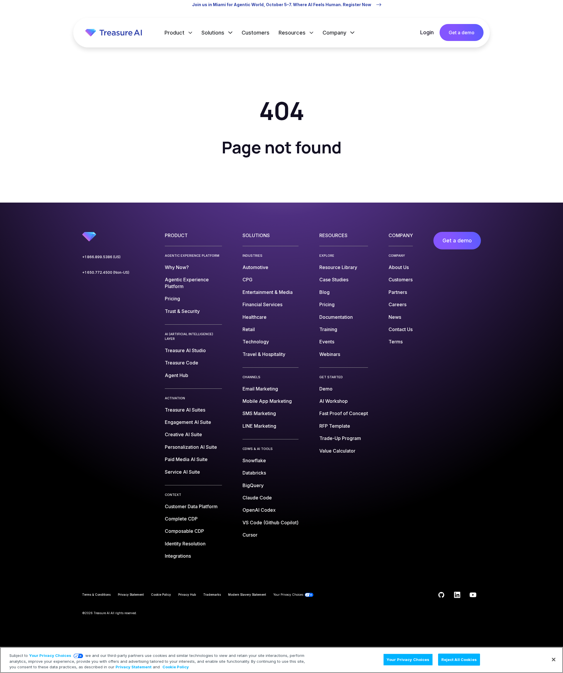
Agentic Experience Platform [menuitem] (187, 283)
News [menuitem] (395, 317)
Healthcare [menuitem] (255, 317)
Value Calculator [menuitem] (337, 451)
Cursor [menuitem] (250, 535)
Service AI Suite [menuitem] (182, 472)
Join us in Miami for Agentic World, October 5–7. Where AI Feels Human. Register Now (281, 4)
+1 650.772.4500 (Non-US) (105, 272)
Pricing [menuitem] (172, 299)
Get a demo (461, 32)
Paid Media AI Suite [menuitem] (186, 459)
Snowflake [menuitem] (254, 460)
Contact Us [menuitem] (401, 329)
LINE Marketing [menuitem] (259, 426)
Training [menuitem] (328, 329)
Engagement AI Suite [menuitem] (188, 422)
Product (175, 33)
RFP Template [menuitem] (334, 426)
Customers (255, 33)
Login (427, 32)
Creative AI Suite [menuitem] (183, 434)
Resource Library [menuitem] (338, 267)
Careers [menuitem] (397, 304)
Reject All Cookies (459, 659)
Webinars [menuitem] (329, 354)
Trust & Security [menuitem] (182, 311)
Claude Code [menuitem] (257, 498)
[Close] (553, 659)
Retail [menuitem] (249, 329)
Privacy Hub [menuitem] (187, 594)
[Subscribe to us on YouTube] (473, 595)
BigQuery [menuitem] (253, 485)
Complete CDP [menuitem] (181, 519)
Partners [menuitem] (398, 292)
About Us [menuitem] (399, 267)
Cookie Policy (175, 667)
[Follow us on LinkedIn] (457, 595)
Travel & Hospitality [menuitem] (264, 354)
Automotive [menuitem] (255, 267)
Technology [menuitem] (256, 342)
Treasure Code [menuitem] (181, 363)
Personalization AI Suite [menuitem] (191, 447)
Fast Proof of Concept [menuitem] (343, 413)
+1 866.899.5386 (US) (101, 257)
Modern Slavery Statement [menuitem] (247, 594)
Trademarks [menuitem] (212, 594)
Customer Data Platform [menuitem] (191, 506)
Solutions (213, 33)
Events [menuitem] (326, 342)
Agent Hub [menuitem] (176, 375)
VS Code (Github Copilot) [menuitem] (271, 522)
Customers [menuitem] (401, 279)
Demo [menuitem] (326, 389)
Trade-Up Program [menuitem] (340, 438)
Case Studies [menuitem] (333, 279)
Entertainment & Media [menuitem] (268, 292)
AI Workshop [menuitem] (333, 401)
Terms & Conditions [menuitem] (96, 594)
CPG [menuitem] (247, 279)
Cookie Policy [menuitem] (161, 594)
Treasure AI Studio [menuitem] (185, 350)
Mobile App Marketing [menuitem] (267, 401)
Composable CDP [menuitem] (184, 531)
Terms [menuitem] (396, 342)
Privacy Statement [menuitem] (131, 594)
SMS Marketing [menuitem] (259, 413)
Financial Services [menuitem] (262, 304)
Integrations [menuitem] (178, 556)
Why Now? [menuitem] (177, 267)
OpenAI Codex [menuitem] (259, 510)
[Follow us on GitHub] (441, 595)
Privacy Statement (134, 667)
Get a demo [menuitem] (457, 240)
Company (335, 33)
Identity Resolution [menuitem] (185, 544)
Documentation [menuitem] (336, 317)
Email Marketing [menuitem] (260, 389)
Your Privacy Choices (50, 655)
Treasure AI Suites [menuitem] (185, 410)
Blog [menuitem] (324, 292)
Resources (293, 33)
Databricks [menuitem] (254, 473)
